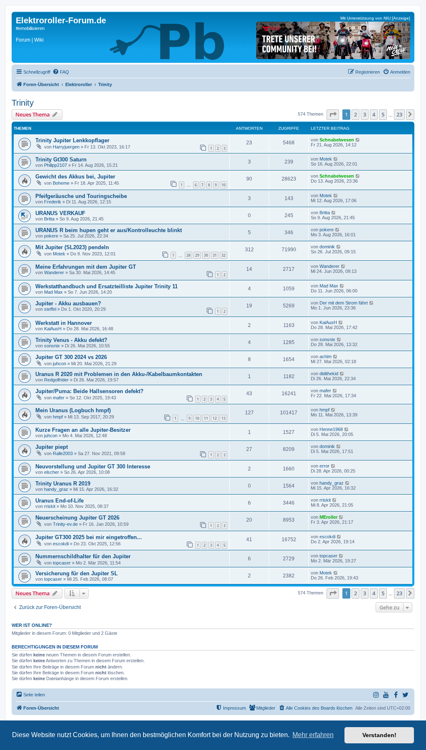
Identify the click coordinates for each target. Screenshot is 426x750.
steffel (50, 309)
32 (223, 255)
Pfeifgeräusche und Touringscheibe (81, 196)
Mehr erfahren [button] (313, 734)
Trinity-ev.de (65, 524)
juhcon (59, 363)
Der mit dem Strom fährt (344, 302)
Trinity (23, 102)
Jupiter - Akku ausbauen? (68, 303)
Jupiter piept (51, 447)
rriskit (49, 506)
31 (215, 255)
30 (206, 255)
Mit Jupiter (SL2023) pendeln (72, 247)
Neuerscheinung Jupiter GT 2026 (77, 518)
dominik (327, 246)
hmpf (58, 416)
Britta (49, 218)
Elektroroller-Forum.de (61, 20)
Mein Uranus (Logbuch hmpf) (73, 410)
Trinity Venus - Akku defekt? (71, 340)
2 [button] (355, 114)
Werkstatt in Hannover (63, 323)
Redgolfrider (56, 379)
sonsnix (52, 345)
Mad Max (53, 292)
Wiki (39, 40)
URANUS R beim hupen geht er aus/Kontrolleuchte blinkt (108, 230)
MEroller (328, 517)
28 (188, 255)
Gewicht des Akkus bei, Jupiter (75, 176)
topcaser (62, 562)
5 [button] (382, 114)
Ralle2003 (63, 453)
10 (223, 185)
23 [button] (399, 114)
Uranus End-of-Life (59, 501)
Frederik (52, 201)
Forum (23, 40)
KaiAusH (53, 328)
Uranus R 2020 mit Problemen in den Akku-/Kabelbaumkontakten (118, 374)
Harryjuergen (66, 146)
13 (223, 418)
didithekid (329, 373)
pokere (51, 235)
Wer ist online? (32, 625)
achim (326, 356)
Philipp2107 (55, 165)
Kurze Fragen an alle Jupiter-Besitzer (83, 430)
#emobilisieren (30, 28)
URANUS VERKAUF (60, 213)
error (324, 465)
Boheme (61, 183)
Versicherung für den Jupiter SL (76, 573)
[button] (333, 114)
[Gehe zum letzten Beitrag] (358, 139)
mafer (58, 397)
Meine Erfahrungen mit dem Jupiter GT (85, 267)
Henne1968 (331, 429)
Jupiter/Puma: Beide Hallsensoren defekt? (89, 391)
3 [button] (364, 114)
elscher (51, 472)
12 (215, 418)
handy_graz (56, 489)
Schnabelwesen (337, 139)
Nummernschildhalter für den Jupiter (83, 556)
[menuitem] (60, 72)
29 (197, 255)
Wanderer (54, 272)
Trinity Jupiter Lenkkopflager (72, 140)
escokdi (61, 543)
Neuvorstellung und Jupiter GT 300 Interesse (92, 466)
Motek (326, 158)
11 (206, 418)
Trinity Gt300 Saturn (61, 159)
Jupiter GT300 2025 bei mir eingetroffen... (88, 537)
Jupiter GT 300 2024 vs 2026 (71, 357)
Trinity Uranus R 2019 (62, 483)
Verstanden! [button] (379, 735)
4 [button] (373, 114)
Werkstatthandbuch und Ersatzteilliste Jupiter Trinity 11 (106, 286)
